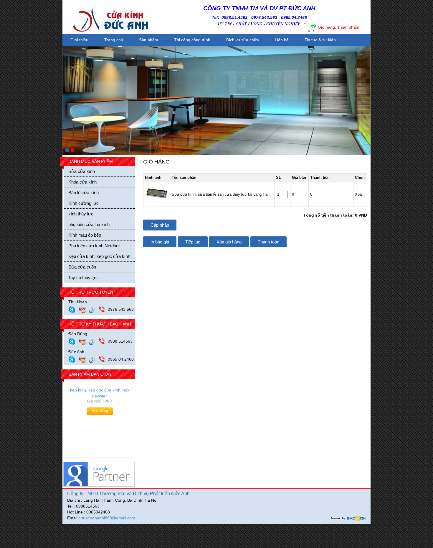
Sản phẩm (148, 39)
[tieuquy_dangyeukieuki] (83, 309)
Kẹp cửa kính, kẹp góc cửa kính (99, 256)
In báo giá (160, 241)
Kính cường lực (83, 203)
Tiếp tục (192, 241)
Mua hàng (100, 414)
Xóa (358, 194)
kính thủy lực (80, 213)
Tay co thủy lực (83, 277)
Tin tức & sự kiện (320, 39)
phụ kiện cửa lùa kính (89, 224)
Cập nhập (160, 225)
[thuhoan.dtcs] (73, 309)
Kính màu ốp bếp (84, 235)
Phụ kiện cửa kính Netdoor (94, 245)
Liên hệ (282, 39)
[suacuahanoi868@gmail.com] (94, 359)
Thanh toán (268, 241)
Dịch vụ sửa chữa (242, 39)
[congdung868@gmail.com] (94, 341)
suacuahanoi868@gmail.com (108, 518)
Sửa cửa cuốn (82, 266)
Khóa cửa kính (82, 181)
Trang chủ (113, 39)
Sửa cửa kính (81, 171)
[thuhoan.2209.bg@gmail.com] (94, 309)
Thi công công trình (192, 39)
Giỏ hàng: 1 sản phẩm (338, 27)
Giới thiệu (79, 39)
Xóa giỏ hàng (229, 241)
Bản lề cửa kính (83, 192)
